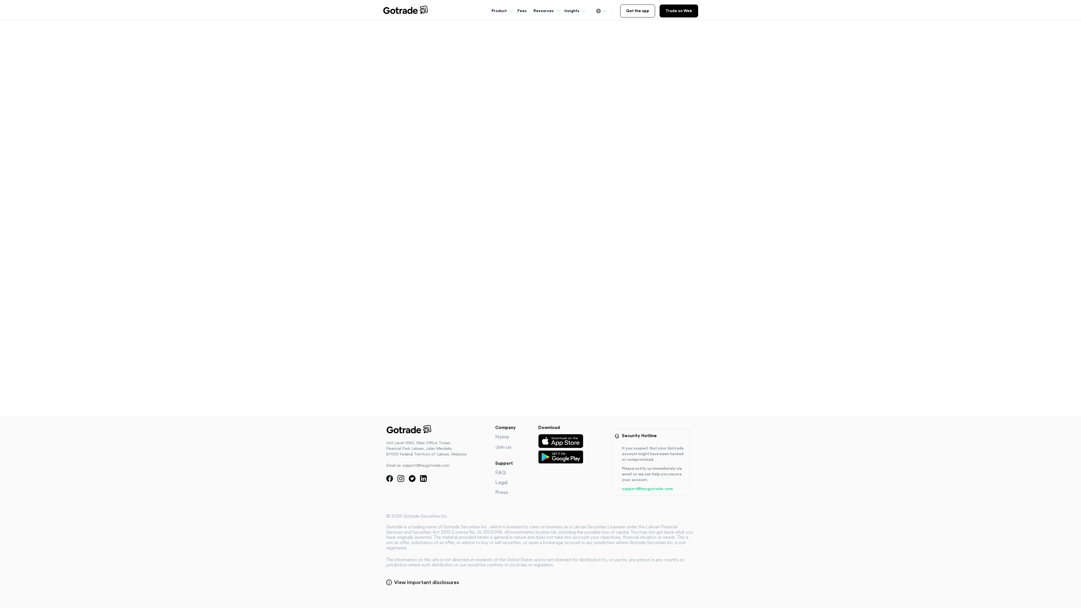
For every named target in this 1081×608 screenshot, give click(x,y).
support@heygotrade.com (647, 489)
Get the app (637, 11)
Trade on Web (678, 11)
